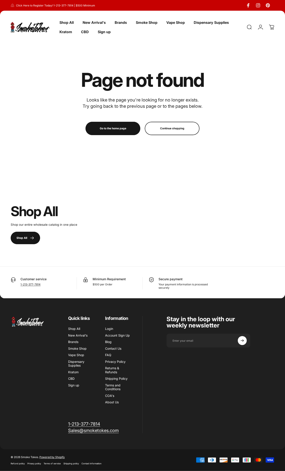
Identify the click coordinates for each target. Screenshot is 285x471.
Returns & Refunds (112, 370)
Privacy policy (34, 463)
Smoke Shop (77, 348)
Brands (73, 342)
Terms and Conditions (112, 387)
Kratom (73, 372)
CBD (71, 378)
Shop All (74, 329)
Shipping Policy (116, 378)
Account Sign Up (117, 335)
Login (109, 329)
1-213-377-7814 (30, 284)
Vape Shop (76, 355)
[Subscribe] (242, 340)
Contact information (91, 463)
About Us (112, 402)
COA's (109, 396)
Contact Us (113, 348)
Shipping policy (71, 463)
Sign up (73, 385)
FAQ (108, 355)
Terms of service (52, 463)
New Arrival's (78, 335)
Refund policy (18, 463)
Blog (108, 342)
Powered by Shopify (52, 457)
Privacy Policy (115, 361)
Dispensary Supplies (76, 363)
